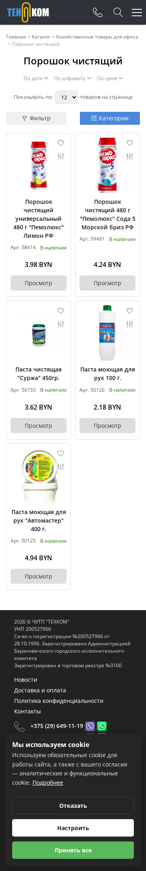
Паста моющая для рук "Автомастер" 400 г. (38, 520)
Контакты (27, 711)
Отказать (73, 805)
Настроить (73, 828)
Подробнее (47, 782)
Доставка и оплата (40, 690)
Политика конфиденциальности (58, 700)
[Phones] (97, 12)
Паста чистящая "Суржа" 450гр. (38, 373)
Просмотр (38, 283)
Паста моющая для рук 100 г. (107, 373)
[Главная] (28, 12)
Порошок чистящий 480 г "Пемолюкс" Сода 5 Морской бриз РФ (107, 214)
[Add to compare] (61, 156)
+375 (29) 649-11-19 (56, 726)
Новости (25, 679)
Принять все (73, 850)
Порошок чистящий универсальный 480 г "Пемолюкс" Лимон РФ (38, 218)
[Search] (118, 12)
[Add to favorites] (61, 143)
